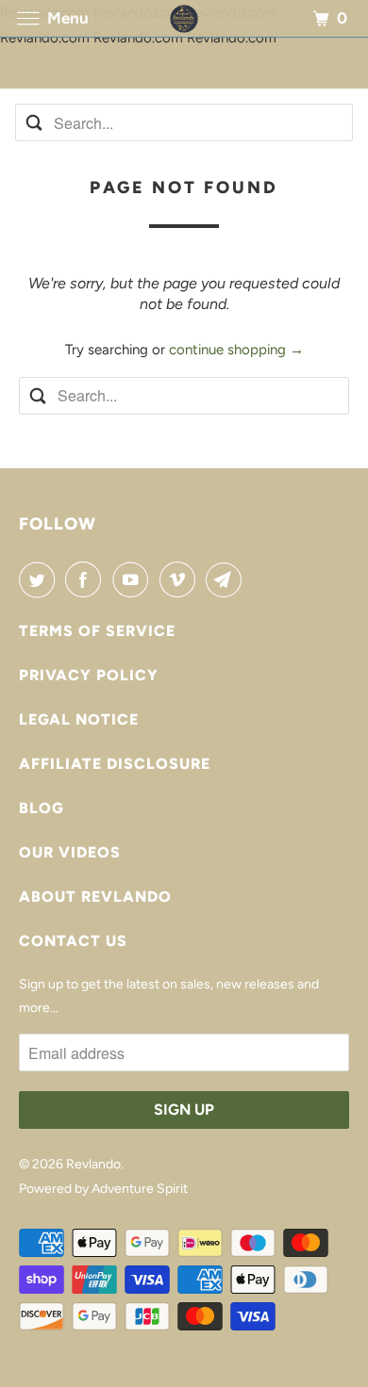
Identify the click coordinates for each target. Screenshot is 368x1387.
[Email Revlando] (227, 579)
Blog (41, 808)
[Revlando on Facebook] (87, 579)
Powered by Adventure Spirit (103, 1189)
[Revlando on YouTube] (134, 579)
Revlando (93, 1164)
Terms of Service (97, 631)
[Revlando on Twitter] (40, 579)
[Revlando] (184, 18)
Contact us (73, 941)
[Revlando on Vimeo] (181, 579)
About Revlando (95, 897)
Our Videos (70, 852)
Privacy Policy (89, 675)
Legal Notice (79, 719)
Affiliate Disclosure (114, 764)
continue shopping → (236, 349)
